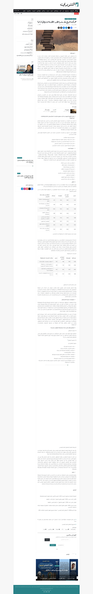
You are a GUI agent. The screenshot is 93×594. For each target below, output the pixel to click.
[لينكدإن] (66, 28)
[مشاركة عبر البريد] (61, 28)
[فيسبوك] (71, 28)
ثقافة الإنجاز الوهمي (47, 109)
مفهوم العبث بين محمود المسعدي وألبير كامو (67, 13)
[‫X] (69, 28)
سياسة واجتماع (56, 10)
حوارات (48, 10)
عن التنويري (29, 10)
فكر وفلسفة (72, 10)
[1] (75, 519)
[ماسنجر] (64, 28)
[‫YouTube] (27, 189)
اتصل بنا (24, 10)
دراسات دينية (67, 10)
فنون (60, 10)
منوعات (52, 10)
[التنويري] (69, 4)
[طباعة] (59, 28)
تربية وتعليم (76, 10)
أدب (63, 10)
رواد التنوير (43, 10)
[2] (75, 524)
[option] (57, 570)
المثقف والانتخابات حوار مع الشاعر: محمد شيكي (26, 74)
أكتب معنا (34, 10)
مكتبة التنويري (38, 10)
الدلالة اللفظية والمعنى (67, 109)
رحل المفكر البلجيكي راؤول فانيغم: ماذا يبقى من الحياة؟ (57, 570)
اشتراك (47, 539)
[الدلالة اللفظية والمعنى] (73, 111)
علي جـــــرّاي (67, 554)
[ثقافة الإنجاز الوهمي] (53, 111)
